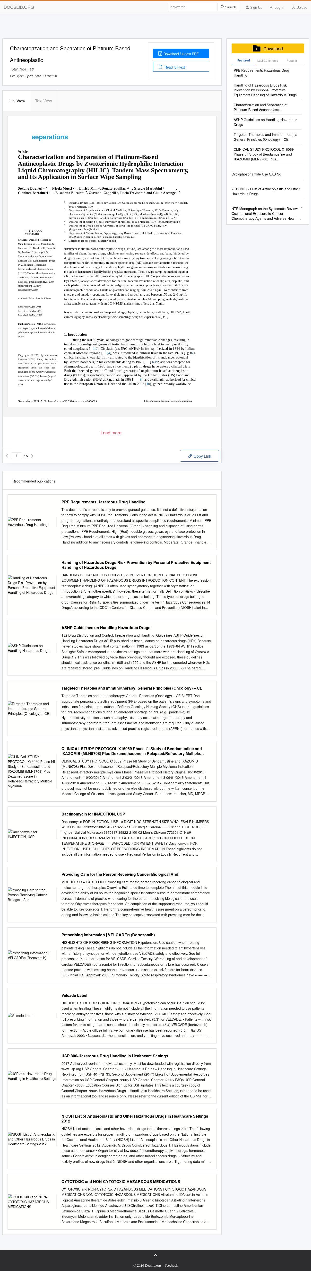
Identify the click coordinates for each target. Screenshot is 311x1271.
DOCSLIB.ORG (19, 7)
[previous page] (6, 455)
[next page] (32, 455)
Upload (301, 7)
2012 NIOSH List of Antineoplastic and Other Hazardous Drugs (266, 191)
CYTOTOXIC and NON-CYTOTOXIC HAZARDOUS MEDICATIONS (120, 1181)
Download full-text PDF (181, 53)
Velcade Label (74, 995)
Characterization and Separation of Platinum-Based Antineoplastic (260, 107)
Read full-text (174, 67)
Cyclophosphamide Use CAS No (256, 174)
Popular (292, 60)
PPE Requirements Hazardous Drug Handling (103, 502)
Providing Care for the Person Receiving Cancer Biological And (119, 874)
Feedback (171, 1265)
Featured (243, 60)
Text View (43, 101)
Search (230, 7)
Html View (16, 101)
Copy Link (202, 456)
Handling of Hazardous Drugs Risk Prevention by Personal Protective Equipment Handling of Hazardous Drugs (136, 565)
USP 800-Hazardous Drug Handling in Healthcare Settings (114, 1055)
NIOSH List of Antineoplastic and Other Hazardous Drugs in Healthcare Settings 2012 (134, 1118)
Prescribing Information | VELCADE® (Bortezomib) (108, 934)
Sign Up (255, 7)
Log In (279, 7)
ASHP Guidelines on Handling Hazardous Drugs (105, 627)
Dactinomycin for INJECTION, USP (93, 814)
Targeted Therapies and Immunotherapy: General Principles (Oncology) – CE (131, 688)
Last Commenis (267, 60)
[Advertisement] (155, 27)
